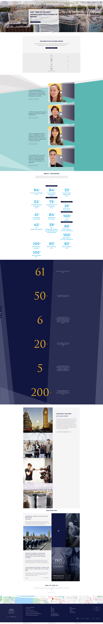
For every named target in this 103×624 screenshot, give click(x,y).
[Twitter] (7, 616)
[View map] (51, 600)
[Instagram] (10, 616)
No (69, 0)
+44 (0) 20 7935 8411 (31, 610)
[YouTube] (12, 616)
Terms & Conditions (72, 612)
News (70, 607)
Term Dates (52, 608)
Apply (83, 2)
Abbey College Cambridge (55, 614)
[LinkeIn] (13, 616)
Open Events (53, 611)
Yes (68, 0)
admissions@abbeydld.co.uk (37, 613)
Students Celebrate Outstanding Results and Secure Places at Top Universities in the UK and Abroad (35, 555)
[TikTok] (15, 616)
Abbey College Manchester (55, 615)
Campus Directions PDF (51, 592)
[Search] (98, 2)
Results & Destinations (51, 197)
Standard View (31, 615)
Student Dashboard (72, 608)
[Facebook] (73, 530)
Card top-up (71, 611)
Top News (28, 519)
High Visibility (36, 615)
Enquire (88, 2)
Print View (27, 615)
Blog (26, 570)
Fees (51, 607)
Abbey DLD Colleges (54, 613)
